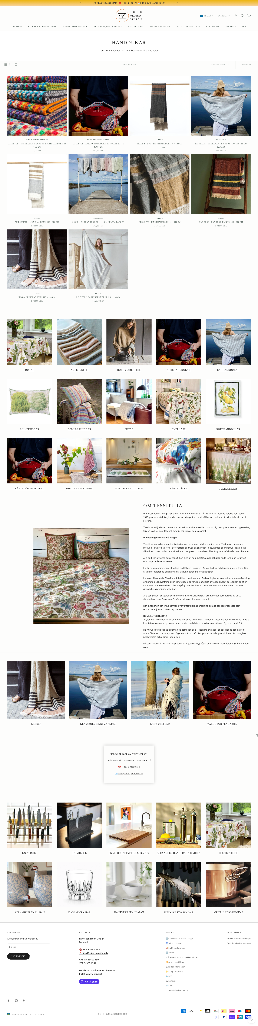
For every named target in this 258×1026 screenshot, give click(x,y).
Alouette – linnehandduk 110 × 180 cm (160, 222)
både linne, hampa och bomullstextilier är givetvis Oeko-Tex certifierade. (210, 551)
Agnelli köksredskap (75, 27)
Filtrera (246, 65)
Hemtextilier (135, 27)
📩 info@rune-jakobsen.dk (151, 3)
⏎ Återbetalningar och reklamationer (182, 957)
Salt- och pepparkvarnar (42, 27)
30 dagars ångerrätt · (107, 3)
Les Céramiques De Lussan (107, 27)
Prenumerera (18, 956)
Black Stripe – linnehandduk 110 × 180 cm (160, 144)
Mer (244, 27)
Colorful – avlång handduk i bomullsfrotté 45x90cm (98, 145)
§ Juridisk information (175, 967)
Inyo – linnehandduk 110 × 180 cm (37, 297)
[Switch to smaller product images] (11, 65)
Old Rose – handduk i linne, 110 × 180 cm (221, 222)
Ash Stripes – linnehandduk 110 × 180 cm (37, 222)
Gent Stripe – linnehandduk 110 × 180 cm (98, 297)
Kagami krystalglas (188, 27)
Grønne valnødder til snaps (239, 938)
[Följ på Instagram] (16, 1000)
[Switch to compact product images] (16, 65)
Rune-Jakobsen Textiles (37, 140)
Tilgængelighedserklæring (177, 990)
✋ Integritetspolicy (174, 971)
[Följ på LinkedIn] (24, 1000)
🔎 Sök (169, 985)
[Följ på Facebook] (8, 1000)
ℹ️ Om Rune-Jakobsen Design (179, 938)
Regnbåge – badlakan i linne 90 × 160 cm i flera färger (221, 145)
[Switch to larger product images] (5, 65)
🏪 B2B (169, 976)
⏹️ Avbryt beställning (175, 962)
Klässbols (221, 140)
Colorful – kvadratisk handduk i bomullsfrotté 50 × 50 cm (37, 145)
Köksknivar (213, 27)
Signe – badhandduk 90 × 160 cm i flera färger (98, 222)
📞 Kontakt (170, 981)
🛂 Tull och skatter (174, 943)
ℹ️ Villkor (170, 952)
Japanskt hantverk (160, 27)
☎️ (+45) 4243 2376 (128, 3)
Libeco (160, 140)
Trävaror (16, 27)
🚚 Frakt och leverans (175, 948)
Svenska (222, 16)
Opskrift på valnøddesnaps (239, 943)
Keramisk (231, 27)
